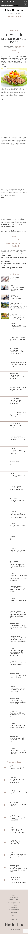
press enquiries (14, 919)
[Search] (24, 1)
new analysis (5, 56)
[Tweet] (11, 53)
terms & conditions (14, 909)
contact (14, 914)
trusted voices (14, 897)
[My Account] (26, 1)
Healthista (18, 929)
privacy (14, 903)
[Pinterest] (13, 1)
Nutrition (14, 30)
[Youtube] (10, 1)
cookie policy (13, 907)
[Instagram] (7, 1)
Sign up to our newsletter (17, 230)
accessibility (14, 905)
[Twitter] (2, 1)
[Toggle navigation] (25, 4)
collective (14, 895)
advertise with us (14, 899)
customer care (14, 917)
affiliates (14, 915)
